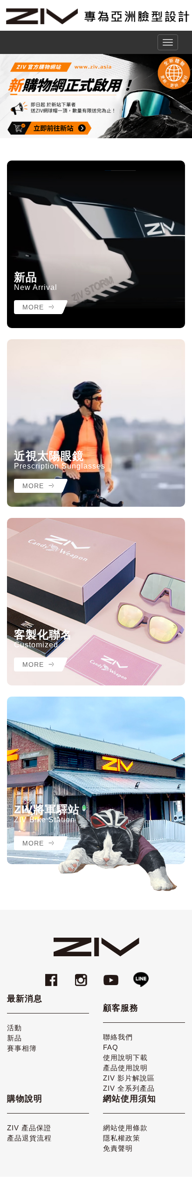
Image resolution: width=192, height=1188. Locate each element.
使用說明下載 (125, 1057)
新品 (25, 277)
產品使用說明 (125, 1068)
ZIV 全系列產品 (129, 1088)
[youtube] (112, 975)
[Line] (140, 975)
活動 (14, 1028)
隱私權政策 (121, 1138)
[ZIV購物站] (96, 96)
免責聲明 (118, 1148)
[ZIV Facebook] (52, 975)
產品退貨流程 (29, 1138)
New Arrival (35, 287)
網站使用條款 (125, 1128)
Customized (36, 645)
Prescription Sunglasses (59, 466)
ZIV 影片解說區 (129, 1078)
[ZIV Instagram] (81, 975)
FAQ (110, 1047)
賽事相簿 (22, 1048)
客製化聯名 (43, 635)
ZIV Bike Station (44, 820)
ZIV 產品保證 (29, 1128)
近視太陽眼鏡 (49, 456)
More (34, 307)
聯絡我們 (118, 1037)
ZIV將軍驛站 (47, 810)
